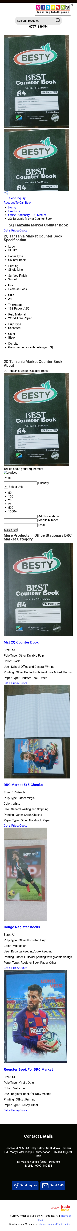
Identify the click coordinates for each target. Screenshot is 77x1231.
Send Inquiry (17, 198)
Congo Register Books (22, 927)
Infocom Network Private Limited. (55, 1224)
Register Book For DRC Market (28, 1069)
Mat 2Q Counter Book (21, 642)
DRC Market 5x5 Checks (23, 785)
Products (14, 211)
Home (12, 207)
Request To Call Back (17, 202)
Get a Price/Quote (15, 230)
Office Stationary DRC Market (27, 215)
